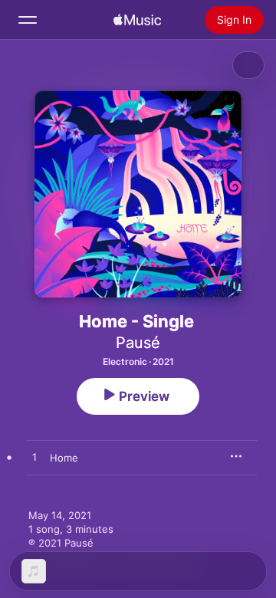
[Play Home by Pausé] (34, 458)
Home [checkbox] (64, 458)
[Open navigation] (27, 20)
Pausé (138, 343)
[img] (137, 20)
